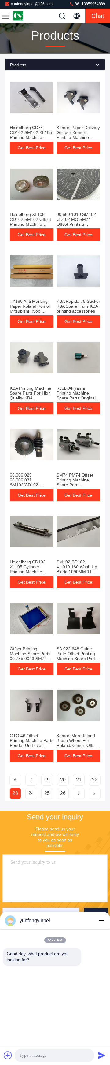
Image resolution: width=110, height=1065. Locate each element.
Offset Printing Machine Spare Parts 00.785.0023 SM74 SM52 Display (30, 656)
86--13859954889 (89, 4)
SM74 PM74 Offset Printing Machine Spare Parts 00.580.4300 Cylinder (77, 482)
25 (47, 793)
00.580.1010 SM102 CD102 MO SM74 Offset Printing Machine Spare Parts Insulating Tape (77, 224)
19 (47, 779)
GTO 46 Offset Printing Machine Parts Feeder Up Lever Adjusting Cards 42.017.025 (31, 745)
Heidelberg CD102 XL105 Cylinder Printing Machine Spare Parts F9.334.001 (28, 571)
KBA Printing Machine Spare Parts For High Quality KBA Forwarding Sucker (30, 395)
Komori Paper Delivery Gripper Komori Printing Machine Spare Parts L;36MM (78, 135)
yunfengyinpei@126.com (32, 4)
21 (79, 779)
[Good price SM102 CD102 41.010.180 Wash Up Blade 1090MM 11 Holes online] (78, 532)
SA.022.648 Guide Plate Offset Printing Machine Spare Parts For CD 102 (77, 656)
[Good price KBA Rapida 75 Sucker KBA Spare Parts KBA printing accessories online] (78, 271)
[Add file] (8, 1055)
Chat (97, 16)
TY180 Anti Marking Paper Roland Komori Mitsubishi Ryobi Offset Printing (30, 308)
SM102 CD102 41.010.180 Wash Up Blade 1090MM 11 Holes (77, 569)
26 (63, 793)
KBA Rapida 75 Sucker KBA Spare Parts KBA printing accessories (78, 306)
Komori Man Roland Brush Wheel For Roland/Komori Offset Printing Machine (77, 743)
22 (94, 779)
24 (31, 793)
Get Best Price (32, 147)
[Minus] (101, 920)
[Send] (101, 1055)
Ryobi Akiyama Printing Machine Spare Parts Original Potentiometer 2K (76, 395)
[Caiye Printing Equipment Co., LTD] (25, 16)
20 (63, 779)
